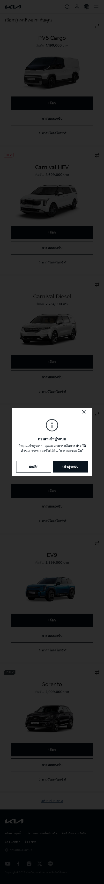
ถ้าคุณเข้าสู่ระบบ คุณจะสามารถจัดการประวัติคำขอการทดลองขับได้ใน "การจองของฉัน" (52, 448)
